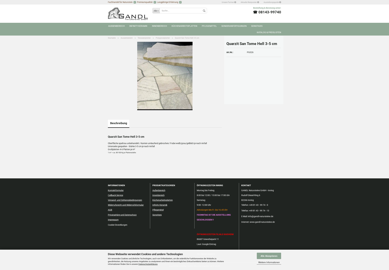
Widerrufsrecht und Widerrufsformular (126, 205)
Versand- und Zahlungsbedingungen (125, 200)
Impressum (113, 219)
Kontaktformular (116, 190)
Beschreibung (118, 123)
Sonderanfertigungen (234, 26)
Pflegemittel (209, 26)
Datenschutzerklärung (147, 264)
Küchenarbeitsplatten (184, 26)
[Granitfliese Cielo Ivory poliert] (165, 76)
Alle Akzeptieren (269, 255)
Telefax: (244, 210)
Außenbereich (158, 190)
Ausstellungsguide (271, 2)
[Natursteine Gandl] (128, 14)
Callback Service (115, 195)
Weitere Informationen (269, 262)
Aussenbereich (116, 26)
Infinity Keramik (138, 26)
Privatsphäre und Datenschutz (122, 215)
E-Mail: (244, 216)
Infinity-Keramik (159, 205)
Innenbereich (159, 26)
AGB (110, 210)
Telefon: (245, 205)
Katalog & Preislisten (269, 32)
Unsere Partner (228, 2)
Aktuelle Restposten (249, 2)
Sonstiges (256, 26)
